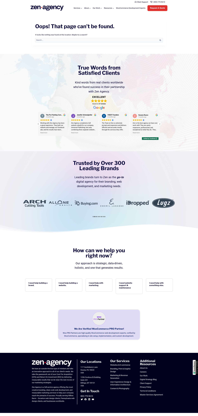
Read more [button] (41, 133)
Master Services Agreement (151, 395)
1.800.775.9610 (159, 2)
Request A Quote (157, 8)
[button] (159, 123)
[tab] (93, 216)
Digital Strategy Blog (148, 379)
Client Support (142, 2)
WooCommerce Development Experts (130, 8)
